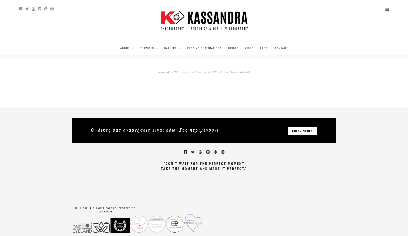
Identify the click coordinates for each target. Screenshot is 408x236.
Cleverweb (105, 212)
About (125, 48)
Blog (264, 48)
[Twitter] (193, 152)
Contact (281, 48)
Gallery (170, 48)
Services (147, 48)
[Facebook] (185, 152)
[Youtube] (33, 9)
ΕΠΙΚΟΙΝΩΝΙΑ (302, 130)
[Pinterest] (45, 9)
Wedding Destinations (204, 48)
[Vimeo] (39, 9)
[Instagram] (52, 9)
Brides (233, 48)
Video (249, 48)
